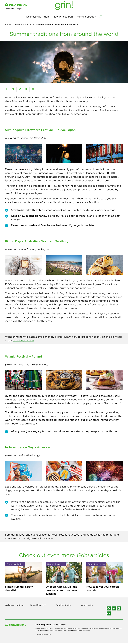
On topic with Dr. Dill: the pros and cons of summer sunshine (61, 590)
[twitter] (13, 89)
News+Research (63, 16)
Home (8, 24)
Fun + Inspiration (23, 24)
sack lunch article (23, 340)
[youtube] (109, 613)
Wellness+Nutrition (37, 16)
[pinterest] (20, 89)
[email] (26, 89)
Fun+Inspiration (86, 16)
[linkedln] (119, 608)
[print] (33, 89)
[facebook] (7, 89)
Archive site (87, 605)
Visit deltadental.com (43, 634)
